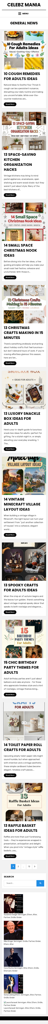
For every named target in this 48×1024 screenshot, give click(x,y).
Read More (10, 104)
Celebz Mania (24, 5)
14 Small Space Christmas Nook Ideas (20, 250)
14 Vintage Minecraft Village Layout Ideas (22, 504)
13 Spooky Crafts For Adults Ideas (21, 588)
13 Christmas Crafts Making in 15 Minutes (23, 332)
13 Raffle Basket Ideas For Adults (20, 828)
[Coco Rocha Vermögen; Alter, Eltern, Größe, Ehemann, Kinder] (13, 957)
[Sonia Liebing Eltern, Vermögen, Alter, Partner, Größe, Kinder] (13, 984)
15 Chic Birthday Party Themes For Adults (21, 667)
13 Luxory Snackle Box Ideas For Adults (22, 418)
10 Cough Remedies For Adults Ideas (22, 76)
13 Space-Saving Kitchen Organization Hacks (20, 162)
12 (30, 866)
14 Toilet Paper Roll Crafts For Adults (23, 747)
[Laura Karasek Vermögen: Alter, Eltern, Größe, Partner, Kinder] (24, 1004)
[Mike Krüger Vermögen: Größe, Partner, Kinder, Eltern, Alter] (13, 930)
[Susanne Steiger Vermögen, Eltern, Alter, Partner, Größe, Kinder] (13, 903)
